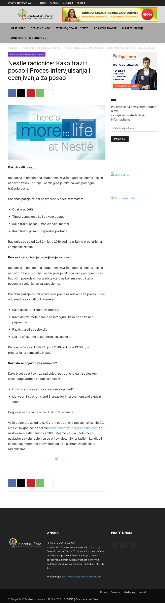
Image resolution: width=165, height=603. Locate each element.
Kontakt (81, 2)
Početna (12, 47)
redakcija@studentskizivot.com (84, 576)
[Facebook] (141, 3)
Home (43, 2)
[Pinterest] (31, 93)
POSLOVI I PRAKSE (105, 28)
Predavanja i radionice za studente (41, 47)
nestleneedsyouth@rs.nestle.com (73, 428)
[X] (154, 3)
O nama (54, 2)
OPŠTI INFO (18, 28)
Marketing (67, 2)
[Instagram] (147, 3)
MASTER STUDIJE (132, 28)
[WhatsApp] (40, 93)
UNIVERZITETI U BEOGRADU (28, 38)
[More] (49, 93)
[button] (152, 28)
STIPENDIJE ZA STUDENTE (72, 28)
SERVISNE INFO (40, 28)
